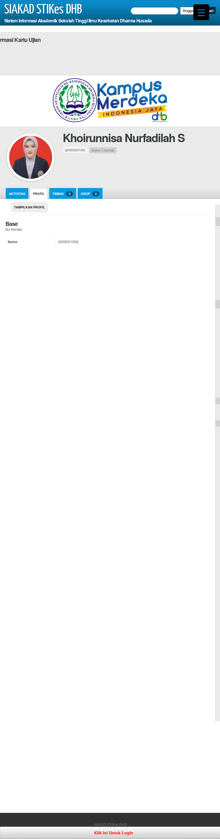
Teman (61, 193)
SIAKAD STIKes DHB (43, 9)
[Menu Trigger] (201, 12)
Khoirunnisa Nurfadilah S (123, 137)
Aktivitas (17, 193)
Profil (39, 193)
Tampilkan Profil (29, 207)
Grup (89, 193)
